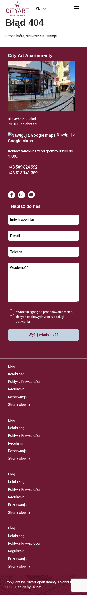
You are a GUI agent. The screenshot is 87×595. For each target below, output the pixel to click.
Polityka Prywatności (24, 382)
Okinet (36, 587)
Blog (11, 366)
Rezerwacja (17, 397)
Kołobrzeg (16, 374)
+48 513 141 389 (22, 173)
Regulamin (16, 389)
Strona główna (19, 404)
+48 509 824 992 (22, 167)
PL (38, 8)
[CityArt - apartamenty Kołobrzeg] (17, 8)
